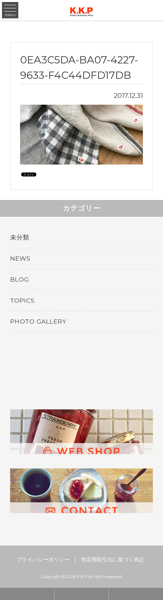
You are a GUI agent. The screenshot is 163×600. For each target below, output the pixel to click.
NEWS (20, 258)
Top (153, 545)
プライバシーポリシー (43, 559)
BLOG (19, 279)
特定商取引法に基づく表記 (112, 559)
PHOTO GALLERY (38, 321)
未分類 (19, 237)
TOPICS (22, 300)
